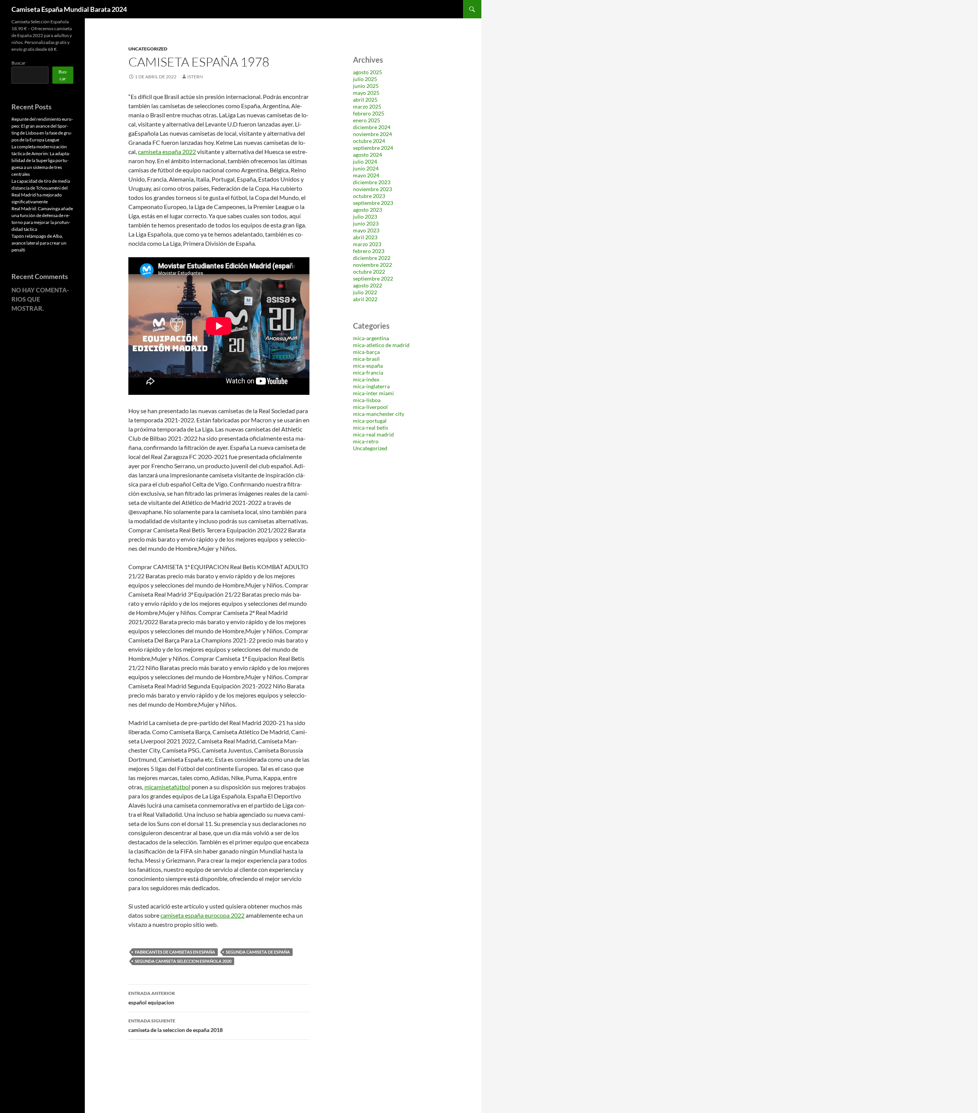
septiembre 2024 (373, 147)
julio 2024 (365, 161)
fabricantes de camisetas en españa (175, 951)
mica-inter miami (373, 393)
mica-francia (368, 372)
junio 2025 (366, 86)
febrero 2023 (368, 251)
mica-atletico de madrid (381, 345)
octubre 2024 (369, 141)
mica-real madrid (373, 434)
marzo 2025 (367, 106)
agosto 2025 (367, 72)
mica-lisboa (367, 400)
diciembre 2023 (371, 182)
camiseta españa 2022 (167, 151)
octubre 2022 (369, 271)
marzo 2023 (367, 244)
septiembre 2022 (373, 278)
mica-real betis (370, 427)
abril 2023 (365, 237)
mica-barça (366, 352)
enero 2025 (366, 120)
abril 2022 (365, 299)
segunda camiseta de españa (258, 951)
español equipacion (151, 998)
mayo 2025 (366, 92)
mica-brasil (366, 358)
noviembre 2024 (372, 134)
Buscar (18, 63)
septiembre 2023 (373, 203)
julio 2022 (365, 292)
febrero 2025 (368, 113)
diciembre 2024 (371, 127)
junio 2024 (366, 168)
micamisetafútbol (167, 786)
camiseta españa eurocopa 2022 (202, 915)
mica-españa (368, 365)
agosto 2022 (367, 285)
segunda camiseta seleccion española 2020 (183, 961)
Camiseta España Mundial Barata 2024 (69, 9)
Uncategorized (147, 49)
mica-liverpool (370, 407)
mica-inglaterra (371, 386)
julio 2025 (365, 79)
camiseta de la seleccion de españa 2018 (175, 1025)
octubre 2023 (369, 196)
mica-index (366, 379)
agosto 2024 (367, 154)
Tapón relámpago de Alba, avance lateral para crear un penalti (38, 243)
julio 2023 (365, 216)
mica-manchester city (378, 413)
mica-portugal (370, 420)
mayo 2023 (366, 230)
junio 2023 (366, 223)
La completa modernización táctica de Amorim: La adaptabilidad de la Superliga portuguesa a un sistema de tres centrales (40, 160)
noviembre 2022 (372, 264)
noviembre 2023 (372, 189)
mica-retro (366, 441)
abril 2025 (365, 99)
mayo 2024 (366, 175)
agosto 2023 (367, 209)
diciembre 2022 (371, 258)
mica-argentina (371, 338)
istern (195, 77)
